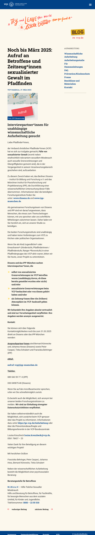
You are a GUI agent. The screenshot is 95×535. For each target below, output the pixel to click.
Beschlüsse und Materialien (72, 82)
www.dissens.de (21, 198)
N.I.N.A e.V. (13, 487)
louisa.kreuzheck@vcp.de (37, 435)
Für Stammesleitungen (73, 65)
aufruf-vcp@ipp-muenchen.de (22, 365)
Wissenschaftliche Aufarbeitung (73, 55)
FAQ (66, 70)
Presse (67, 77)
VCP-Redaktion (13, 90)
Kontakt (68, 87)
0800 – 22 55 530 (31, 502)
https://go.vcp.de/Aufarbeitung (33, 423)
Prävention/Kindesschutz (75, 73)
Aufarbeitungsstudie (74, 60)
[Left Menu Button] (90, 4)
